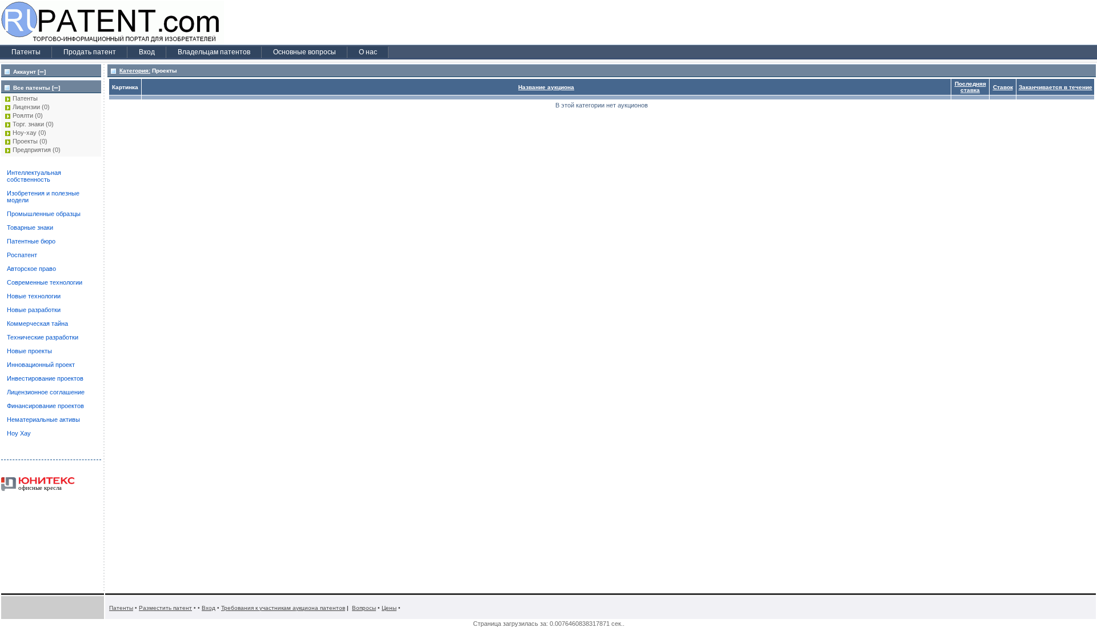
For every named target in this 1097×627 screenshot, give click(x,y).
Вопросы (364, 608)
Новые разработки (34, 309)
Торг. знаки (28, 124)
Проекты (25, 141)
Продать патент (89, 52)
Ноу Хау (19, 433)
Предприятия (32, 149)
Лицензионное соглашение (46, 392)
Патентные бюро (31, 241)
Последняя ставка (970, 87)
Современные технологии (44, 282)
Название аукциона (546, 87)
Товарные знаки (30, 227)
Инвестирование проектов (45, 378)
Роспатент (22, 254)
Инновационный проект (41, 364)
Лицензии (26, 106)
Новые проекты (29, 351)
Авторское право (31, 268)
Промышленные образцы (44, 213)
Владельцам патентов (214, 52)
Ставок (1003, 87)
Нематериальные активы (43, 419)
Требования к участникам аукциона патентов (283, 608)
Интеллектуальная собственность (34, 176)
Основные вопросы (304, 52)
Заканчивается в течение (1055, 87)
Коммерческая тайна (37, 323)
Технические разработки (42, 337)
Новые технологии (34, 296)
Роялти (23, 115)
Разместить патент (165, 608)
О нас (368, 52)
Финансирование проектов (45, 405)
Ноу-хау (25, 132)
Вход (147, 52)
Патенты (26, 52)
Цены (389, 608)
